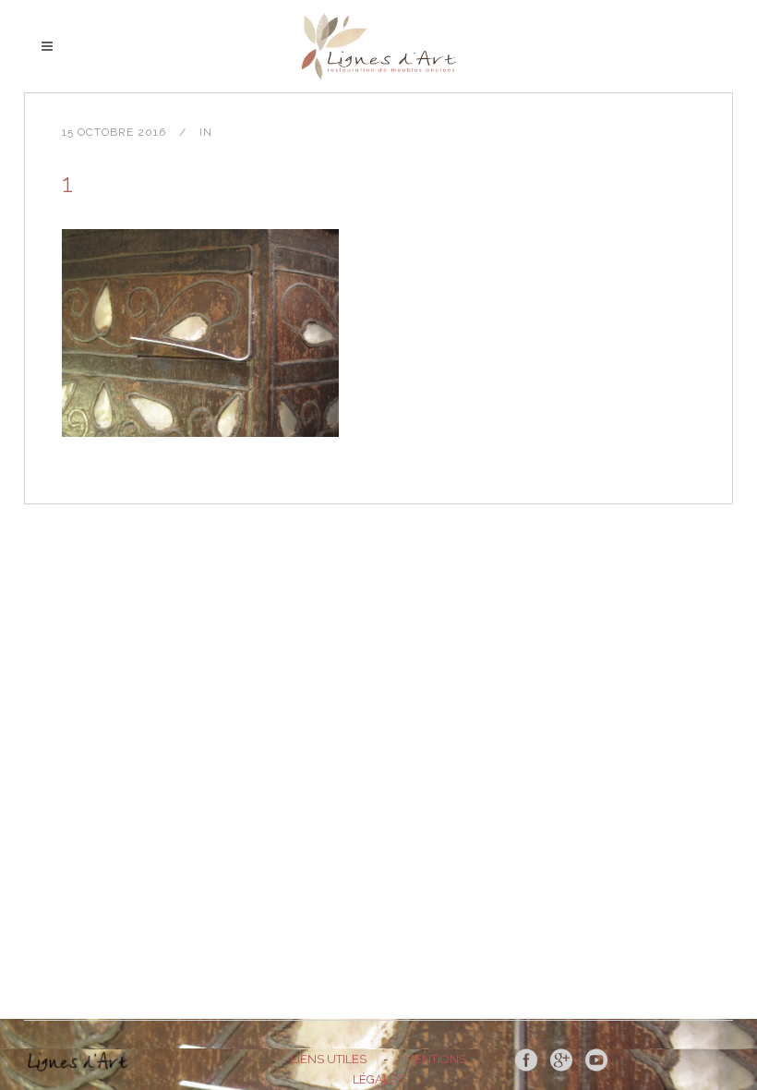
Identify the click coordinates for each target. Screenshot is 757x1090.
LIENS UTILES (328, 1059)
